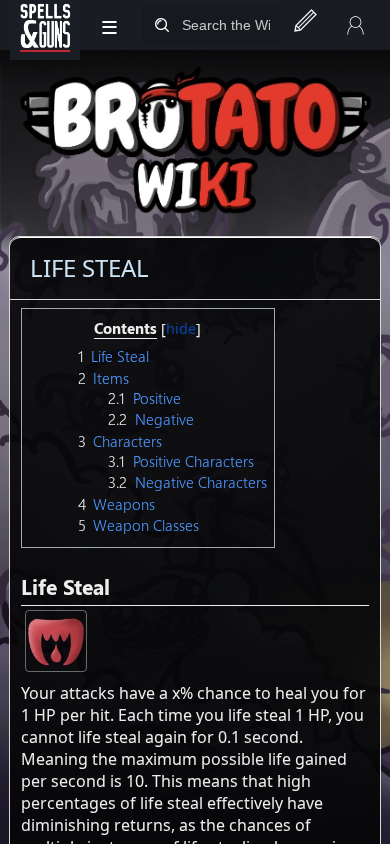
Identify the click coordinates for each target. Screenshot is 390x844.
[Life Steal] (56, 639)
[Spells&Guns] (45, 25)
